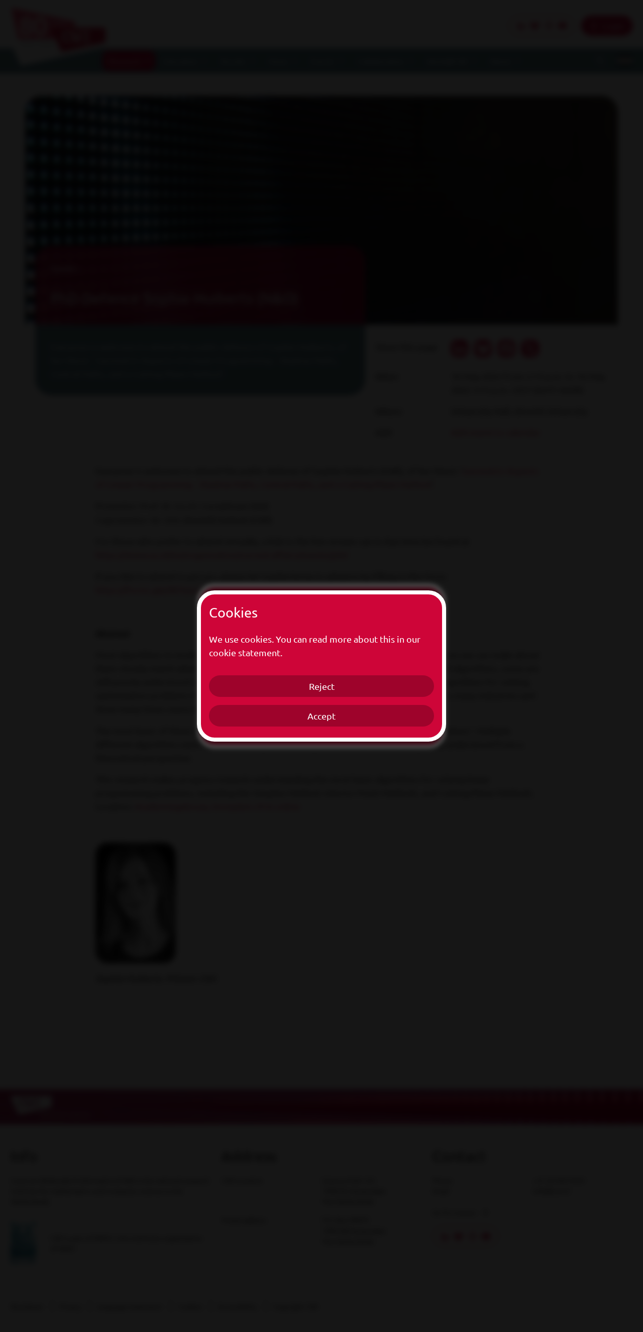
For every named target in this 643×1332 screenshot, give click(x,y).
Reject (322, 686)
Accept (321, 715)
